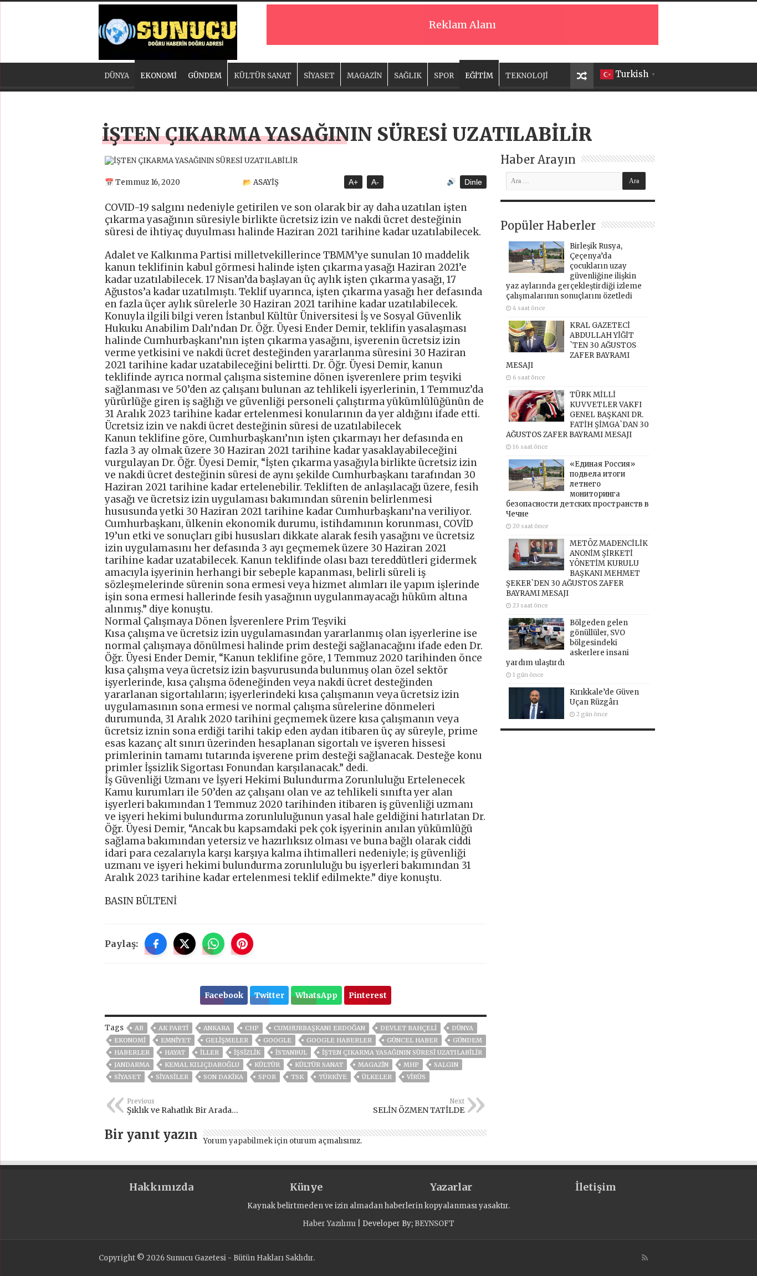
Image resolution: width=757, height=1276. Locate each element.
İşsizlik (247, 1052)
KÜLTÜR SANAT (262, 75)
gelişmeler (227, 1040)
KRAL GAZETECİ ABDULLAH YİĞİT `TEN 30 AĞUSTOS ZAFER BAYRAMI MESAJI (571, 345)
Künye (306, 1187)
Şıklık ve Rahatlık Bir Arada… (182, 1106)
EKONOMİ (158, 75)
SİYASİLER (172, 1077)
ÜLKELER (377, 1077)
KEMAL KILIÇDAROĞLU (202, 1065)
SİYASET (319, 75)
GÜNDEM (205, 75)
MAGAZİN (364, 75)
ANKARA (216, 1028)
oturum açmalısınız (324, 1141)
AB (139, 1028)
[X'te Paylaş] (184, 944)
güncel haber (412, 1040)
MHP (411, 1065)
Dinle (473, 182)
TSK (297, 1077)
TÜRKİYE (333, 1077)
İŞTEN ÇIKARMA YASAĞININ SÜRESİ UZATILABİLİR (402, 1052)
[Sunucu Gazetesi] (168, 30)
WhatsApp (316, 995)
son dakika (223, 1077)
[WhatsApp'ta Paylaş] (213, 944)
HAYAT (175, 1052)
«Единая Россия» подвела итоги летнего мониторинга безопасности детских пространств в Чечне (577, 489)
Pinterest (368, 995)
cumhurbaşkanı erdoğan (319, 1028)
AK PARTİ (173, 1028)
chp (252, 1028)
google (277, 1040)
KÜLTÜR (267, 1065)
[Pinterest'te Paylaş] (242, 944)
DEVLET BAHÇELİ (408, 1028)
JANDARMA (132, 1065)
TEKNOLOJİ (526, 75)
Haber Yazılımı (329, 1223)
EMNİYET (176, 1040)
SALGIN (446, 1065)
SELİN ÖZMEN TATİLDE (418, 1106)
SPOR (444, 75)
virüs (416, 1077)
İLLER (209, 1052)
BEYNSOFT (434, 1223)
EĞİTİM (479, 75)
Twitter (269, 995)
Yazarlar (451, 1187)
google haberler (339, 1040)
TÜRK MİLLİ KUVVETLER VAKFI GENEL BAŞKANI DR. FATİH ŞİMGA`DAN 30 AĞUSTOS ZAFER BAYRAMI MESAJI (577, 414)
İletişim (595, 1187)
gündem (467, 1040)
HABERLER (132, 1052)
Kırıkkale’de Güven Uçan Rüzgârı (604, 697)
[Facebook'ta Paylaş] (156, 944)
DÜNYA (116, 75)
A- (375, 182)
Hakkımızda (161, 1187)
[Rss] (645, 1257)
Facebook (223, 995)
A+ (353, 182)
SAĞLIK (408, 75)
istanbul (291, 1052)
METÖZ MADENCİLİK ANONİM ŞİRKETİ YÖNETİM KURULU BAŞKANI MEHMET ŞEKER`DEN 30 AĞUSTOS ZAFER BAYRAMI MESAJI (577, 568)
